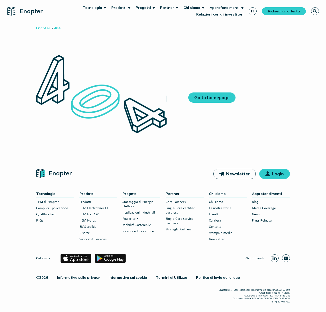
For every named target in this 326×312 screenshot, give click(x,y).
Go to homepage (212, 97)
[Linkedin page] (275, 258)
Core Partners (176, 202)
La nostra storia (220, 208)
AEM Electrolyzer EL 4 (95, 208)
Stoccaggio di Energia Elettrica (137, 204)
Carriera (215, 220)
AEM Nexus (87, 220)
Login (278, 174)
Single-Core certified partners (180, 210)
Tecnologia (92, 7)
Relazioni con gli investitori (220, 14)
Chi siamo (191, 7)
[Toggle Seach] (315, 11)
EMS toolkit (87, 227)
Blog (255, 202)
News (256, 214)
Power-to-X (130, 219)
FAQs (39, 220)
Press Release (262, 220)
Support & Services (92, 239)
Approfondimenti (225, 7)
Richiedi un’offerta (284, 11)
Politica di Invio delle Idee (218, 277)
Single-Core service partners (179, 221)
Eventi (213, 214)
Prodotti (118, 7)
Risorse (84, 233)
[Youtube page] (286, 258)
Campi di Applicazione (52, 208)
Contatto (215, 227)
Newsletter (238, 174)
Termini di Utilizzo (171, 277)
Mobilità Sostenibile (136, 225)
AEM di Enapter (47, 202)
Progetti (143, 7)
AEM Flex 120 (89, 214)
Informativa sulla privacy (78, 277)
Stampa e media (220, 233)
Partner (167, 7)
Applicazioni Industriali (138, 212)
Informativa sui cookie (128, 277)
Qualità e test (46, 214)
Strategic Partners (179, 229)
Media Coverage (264, 208)
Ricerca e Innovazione (138, 231)
